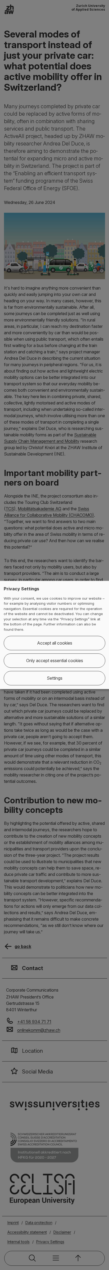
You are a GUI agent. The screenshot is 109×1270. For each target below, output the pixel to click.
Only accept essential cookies (54, 660)
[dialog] (54, 635)
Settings (54, 678)
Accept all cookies (54, 643)
